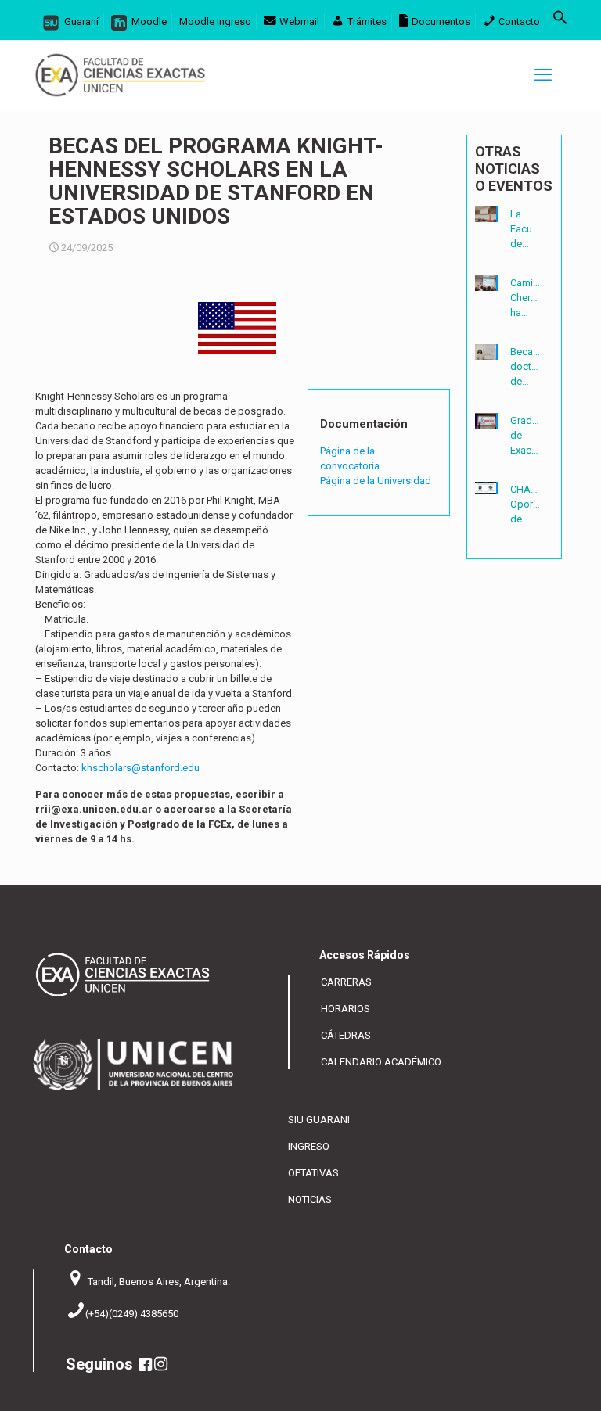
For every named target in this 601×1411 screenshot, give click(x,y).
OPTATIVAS (313, 1173)
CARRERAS (346, 982)
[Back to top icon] (537, 1387)
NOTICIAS (310, 1199)
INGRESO (308, 1146)
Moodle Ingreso (215, 21)
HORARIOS (345, 1008)
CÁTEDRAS (346, 1035)
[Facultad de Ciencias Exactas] (120, 75)
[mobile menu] (543, 75)
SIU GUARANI (319, 1120)
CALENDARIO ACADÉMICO (381, 1062)
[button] (560, 21)
